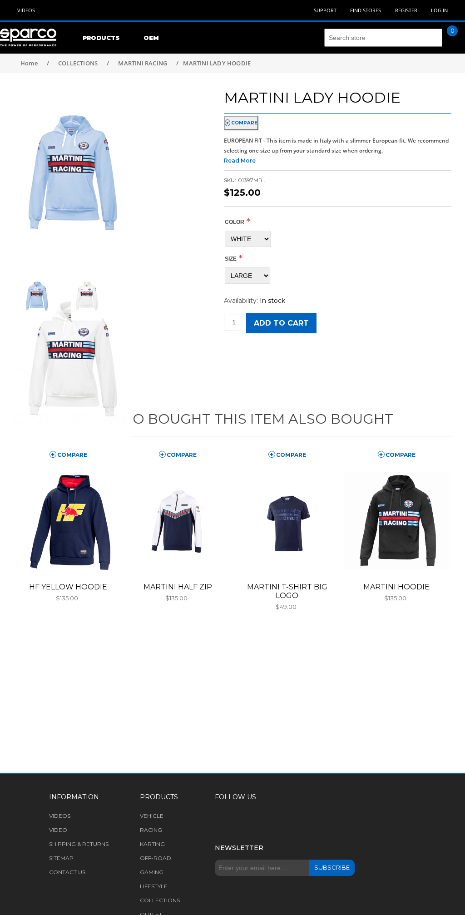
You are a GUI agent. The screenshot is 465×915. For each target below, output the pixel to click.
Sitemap (61, 858)
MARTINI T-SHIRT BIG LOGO (287, 591)
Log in (439, 10)
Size (231, 259)
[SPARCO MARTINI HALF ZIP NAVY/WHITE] (177, 520)
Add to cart (281, 323)
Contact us (67, 872)
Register (406, 10)
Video (58, 829)
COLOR (234, 222)
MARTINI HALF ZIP (177, 587)
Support (325, 10)
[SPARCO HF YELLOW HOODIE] (68, 520)
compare (244, 123)
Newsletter (239, 848)
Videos (26, 10)
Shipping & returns (79, 844)
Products (101, 37)
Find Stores (365, 10)
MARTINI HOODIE (396, 587)
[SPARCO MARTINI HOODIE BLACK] (396, 520)
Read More (240, 160)
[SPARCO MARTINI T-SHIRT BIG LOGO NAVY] (287, 520)
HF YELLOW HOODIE (68, 587)
